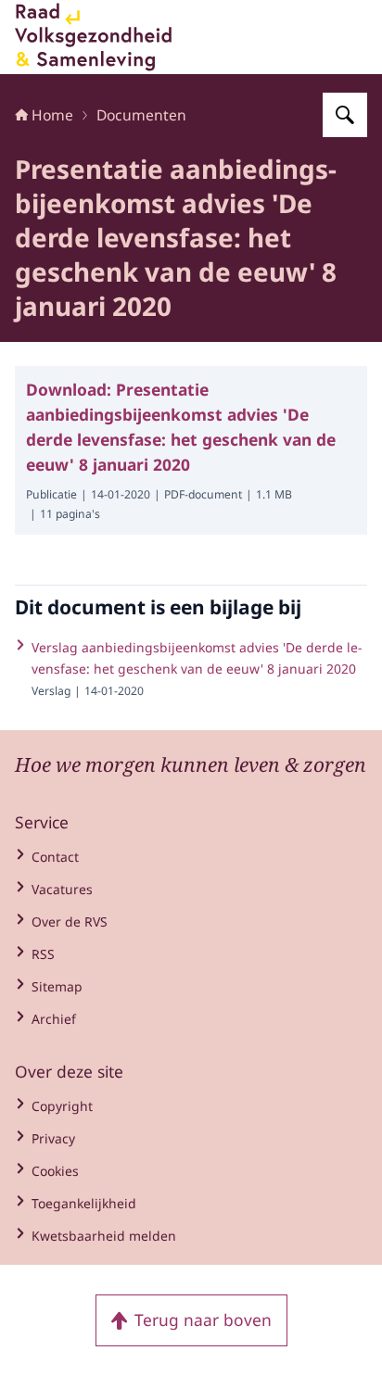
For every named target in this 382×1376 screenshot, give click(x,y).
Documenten (141, 115)
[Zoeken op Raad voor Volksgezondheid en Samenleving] (345, 115)
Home (52, 115)
